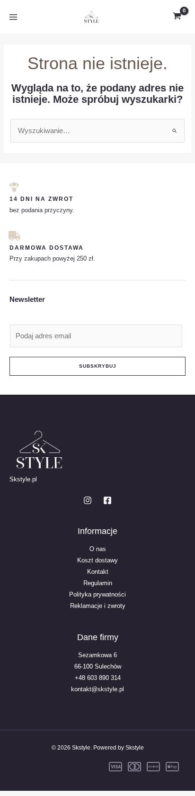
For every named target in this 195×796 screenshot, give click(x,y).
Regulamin (97, 583)
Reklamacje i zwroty (97, 605)
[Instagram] (87, 500)
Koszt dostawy (97, 560)
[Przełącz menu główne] (13, 16)
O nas (97, 548)
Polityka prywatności (97, 594)
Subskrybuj (97, 366)
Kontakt (97, 571)
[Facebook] (107, 500)
